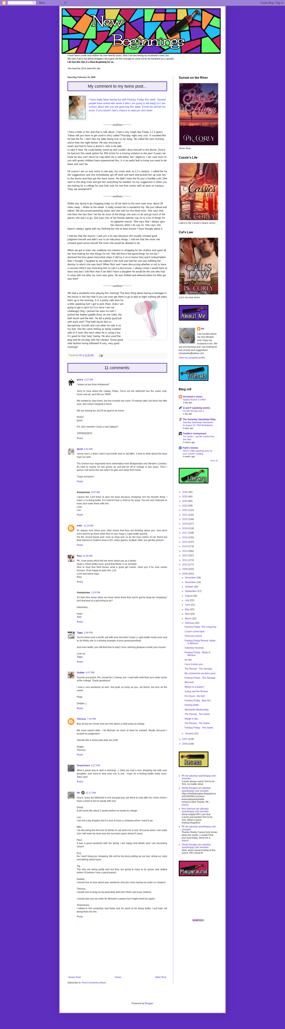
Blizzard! (189, 682)
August (189, 595)
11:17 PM (91, 792)
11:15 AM (88, 525)
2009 (185, 569)
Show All (214, 461)
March (188, 618)
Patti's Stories (190, 448)
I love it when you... (195, 664)
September (191, 591)
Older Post (160, 977)
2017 (185, 532)
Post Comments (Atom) (94, 982)
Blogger (149, 1003)
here (149, 110)
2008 (185, 573)
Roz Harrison (189, 808)
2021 (185, 514)
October (189, 586)
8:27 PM (95, 765)
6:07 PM (90, 672)
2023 (185, 505)
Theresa (81, 719)
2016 (185, 537)
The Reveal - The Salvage (198, 668)
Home (118, 977)
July (187, 600)
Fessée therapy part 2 (193, 411)
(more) (185, 805)
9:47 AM (95, 492)
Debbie (81, 672)
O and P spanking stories (196, 408)
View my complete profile (192, 357)
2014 (185, 546)
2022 (185, 510)
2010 (185, 564)
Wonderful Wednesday (197, 709)
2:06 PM (88, 632)
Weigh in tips (191, 718)
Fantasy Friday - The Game (199, 727)
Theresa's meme (193, 636)
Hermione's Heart (192, 396)
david (80, 449)
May (187, 609)
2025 (185, 496)
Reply (80, 438)
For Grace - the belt (195, 696)
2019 (185, 523)
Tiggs (80, 632)
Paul (79, 556)
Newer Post (74, 977)
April (187, 614)
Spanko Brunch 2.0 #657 (194, 399)
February (190, 623)
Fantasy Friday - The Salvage (200, 677)
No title (188, 659)
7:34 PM (91, 719)
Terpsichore (83, 765)
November (191, 582)
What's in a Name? (194, 687)
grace (80, 379)
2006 (185, 743)
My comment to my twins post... (201, 673)
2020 (185, 519)
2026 (185, 492)
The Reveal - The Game (197, 714)
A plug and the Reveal (196, 691)
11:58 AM (87, 556)
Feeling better (192, 705)
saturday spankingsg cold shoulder (196, 789)
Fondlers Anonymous (194, 433)
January (189, 733)
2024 (185, 501)
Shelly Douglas (190, 788)
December (191, 577)
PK (78, 792)
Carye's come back (195, 631)
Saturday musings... (195, 647)
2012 (185, 555)
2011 (185, 560)
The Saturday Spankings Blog (199, 419)
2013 (185, 551)
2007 (185, 739)
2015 (185, 542)
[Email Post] (100, 355)
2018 (185, 528)
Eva (96, 307)
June (188, 604)
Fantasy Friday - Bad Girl (198, 700)
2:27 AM (88, 379)
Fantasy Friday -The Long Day (200, 627)
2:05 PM (95, 592)
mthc (79, 525)
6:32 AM (88, 449)
